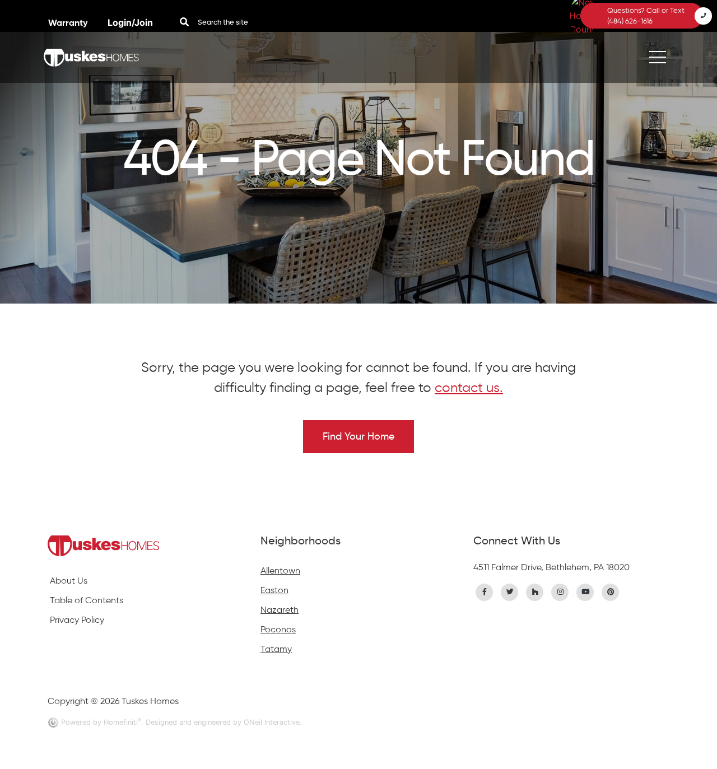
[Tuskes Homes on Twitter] (510, 590)
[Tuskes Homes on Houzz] (535, 590)
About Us (68, 580)
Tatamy (276, 649)
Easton (274, 590)
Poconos (278, 629)
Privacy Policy (77, 619)
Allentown (280, 570)
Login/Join (130, 22)
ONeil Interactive (272, 722)
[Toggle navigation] (657, 57)
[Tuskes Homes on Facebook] (484, 590)
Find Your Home (358, 436)
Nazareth (279, 609)
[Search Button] (184, 21)
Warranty (69, 23)
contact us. (469, 387)
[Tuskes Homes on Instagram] (560, 590)
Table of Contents (86, 600)
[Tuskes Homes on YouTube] (585, 590)
